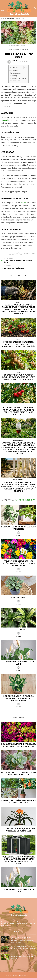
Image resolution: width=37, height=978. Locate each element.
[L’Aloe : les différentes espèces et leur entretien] (18, 788)
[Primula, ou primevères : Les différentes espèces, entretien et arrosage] (18, 549)
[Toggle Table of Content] (24, 67)
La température (15, 73)
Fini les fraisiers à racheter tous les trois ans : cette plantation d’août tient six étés (18, 344)
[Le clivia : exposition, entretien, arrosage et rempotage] (18, 816)
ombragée (5, 120)
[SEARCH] (35, 8)
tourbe (23, 203)
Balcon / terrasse (18, 440)
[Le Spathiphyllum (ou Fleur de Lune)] (18, 650)
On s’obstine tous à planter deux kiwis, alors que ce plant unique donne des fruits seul (18, 377)
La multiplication (15, 81)
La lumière (13, 70)
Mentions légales (23, 975)
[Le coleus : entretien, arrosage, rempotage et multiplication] (18, 732)
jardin (18, 302)
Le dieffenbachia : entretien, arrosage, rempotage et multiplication (18, 698)
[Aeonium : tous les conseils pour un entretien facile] (18, 760)
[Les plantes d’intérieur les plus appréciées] (18, 515)
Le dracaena (18, 630)
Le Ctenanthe (18, 598)
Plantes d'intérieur (25, 500)
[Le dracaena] (18, 618)
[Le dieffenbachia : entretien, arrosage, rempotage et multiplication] (18, 684)
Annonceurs (8, 975)
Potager (18, 339)
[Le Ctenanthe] (18, 585)
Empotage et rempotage (18, 78)
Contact (15, 975)
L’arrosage (13, 76)
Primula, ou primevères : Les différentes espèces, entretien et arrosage (18, 563)
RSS (31, 975)
